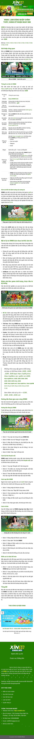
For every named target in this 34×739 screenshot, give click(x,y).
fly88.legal (13, 374)
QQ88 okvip (14, 381)
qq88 (18, 103)
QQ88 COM (28, 59)
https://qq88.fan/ (21, 383)
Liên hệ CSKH (6, 700)
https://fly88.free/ (8, 728)
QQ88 (14, 118)
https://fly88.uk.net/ (19, 726)
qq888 (29, 174)
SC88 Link (17, 395)
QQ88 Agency (28, 110)
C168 (7, 43)
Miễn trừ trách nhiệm (8, 691)
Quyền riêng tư (7, 702)
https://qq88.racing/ (6, 88)
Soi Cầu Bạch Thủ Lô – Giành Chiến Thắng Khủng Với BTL (17, 628)
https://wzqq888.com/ (15, 183)
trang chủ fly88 (18, 723)
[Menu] (2, 3)
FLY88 (5, 388)
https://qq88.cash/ (12, 383)
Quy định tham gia (8, 694)
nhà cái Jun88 (5, 667)
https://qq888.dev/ (8, 378)
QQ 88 (11, 202)
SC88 (25, 392)
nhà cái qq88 (16, 159)
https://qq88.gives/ (24, 374)
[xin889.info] (18, 3)
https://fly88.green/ (8, 726)
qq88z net (22, 376)
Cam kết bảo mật (7, 697)
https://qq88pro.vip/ (11, 376)
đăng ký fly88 (10, 386)
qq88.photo (25, 155)
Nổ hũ (4, 313)
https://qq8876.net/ (13, 125)
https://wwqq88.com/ (18, 136)
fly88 (5, 386)
